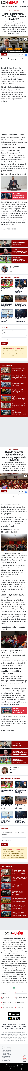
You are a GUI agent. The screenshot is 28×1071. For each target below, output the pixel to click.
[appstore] (14, 1014)
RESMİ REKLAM (18, 1028)
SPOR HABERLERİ (5, 1053)
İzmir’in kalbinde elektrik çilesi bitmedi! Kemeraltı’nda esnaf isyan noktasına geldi (20, 319)
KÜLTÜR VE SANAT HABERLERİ (8, 1062)
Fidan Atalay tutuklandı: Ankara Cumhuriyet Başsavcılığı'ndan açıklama (7, 319)
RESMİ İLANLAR (9, 1028)
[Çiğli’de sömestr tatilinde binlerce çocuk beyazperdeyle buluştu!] (14, 481)
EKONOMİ (23, 6)
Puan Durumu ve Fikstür (6, 1003)
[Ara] (23, 2)
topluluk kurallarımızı (15, 348)
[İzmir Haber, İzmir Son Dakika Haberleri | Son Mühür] (9, 2)
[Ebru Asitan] (4, 770)
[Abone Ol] (26, 54)
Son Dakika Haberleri (8, 1007)
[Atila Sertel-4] (14, 183)
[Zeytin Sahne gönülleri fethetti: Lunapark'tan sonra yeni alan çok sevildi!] (7, 298)
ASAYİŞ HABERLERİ (6, 1057)
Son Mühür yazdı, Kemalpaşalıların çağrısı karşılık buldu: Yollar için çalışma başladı (20, 305)
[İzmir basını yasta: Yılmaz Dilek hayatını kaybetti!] (14, 44)
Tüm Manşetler (20, 1002)
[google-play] (14, 1019)
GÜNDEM (9, 6)
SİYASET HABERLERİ (6, 1050)
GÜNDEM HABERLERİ (6, 1049)
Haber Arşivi (20, 1007)
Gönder (4, 343)
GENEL (24, 1026)
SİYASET (15, 6)
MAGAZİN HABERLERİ (6, 1054)
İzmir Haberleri (14, 11)
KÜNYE (3, 1046)
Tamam (19, 1069)
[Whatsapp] (14, 987)
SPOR (2, 1026)
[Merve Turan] (4, 269)
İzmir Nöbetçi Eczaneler (5, 992)
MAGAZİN (8, 1026)
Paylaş (4, 54)
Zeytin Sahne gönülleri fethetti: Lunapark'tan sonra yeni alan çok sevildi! (6, 305)
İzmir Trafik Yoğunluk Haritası (21, 998)
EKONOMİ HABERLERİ (6, 1051)
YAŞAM (14, 1026)
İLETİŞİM (9, 1046)
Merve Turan (4, 58)
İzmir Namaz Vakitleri (5, 998)
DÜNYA (19, 1026)
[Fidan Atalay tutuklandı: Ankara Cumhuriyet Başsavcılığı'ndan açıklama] (7, 313)
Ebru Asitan (4, 495)
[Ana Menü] (25, 2)
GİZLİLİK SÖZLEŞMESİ (6, 1047)
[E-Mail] (11, 271)
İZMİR (2, 6)
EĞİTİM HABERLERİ (6, 1060)
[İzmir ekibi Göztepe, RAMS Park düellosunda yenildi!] (7, 283)
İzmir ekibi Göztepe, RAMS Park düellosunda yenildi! (7, 289)
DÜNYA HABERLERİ (6, 1056)
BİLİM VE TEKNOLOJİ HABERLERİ (9, 1059)
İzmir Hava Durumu (21, 992)
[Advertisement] (14, 117)
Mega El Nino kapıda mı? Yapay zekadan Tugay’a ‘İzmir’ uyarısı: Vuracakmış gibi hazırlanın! (20, 290)
